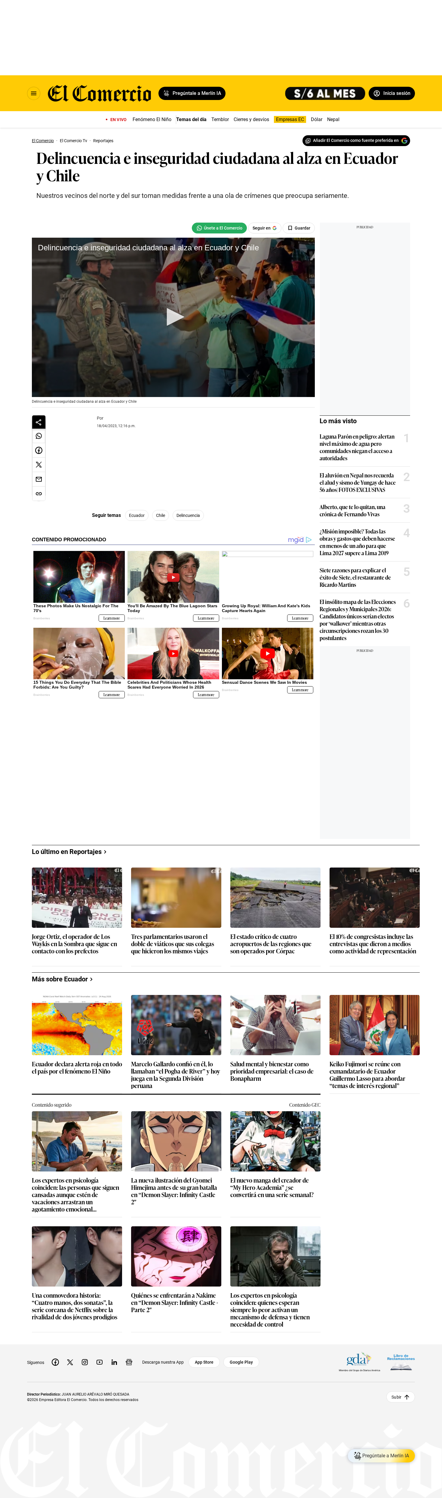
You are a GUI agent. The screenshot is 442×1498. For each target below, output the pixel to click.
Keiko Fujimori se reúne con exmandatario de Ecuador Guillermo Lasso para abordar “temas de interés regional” (367, 1074)
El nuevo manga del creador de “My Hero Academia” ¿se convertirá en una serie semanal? (272, 1187)
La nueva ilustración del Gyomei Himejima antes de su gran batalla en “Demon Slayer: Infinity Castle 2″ (174, 1190)
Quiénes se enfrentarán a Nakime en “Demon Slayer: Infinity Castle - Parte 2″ (174, 1302)
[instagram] (84, 1362)
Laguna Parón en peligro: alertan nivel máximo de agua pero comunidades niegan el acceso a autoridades (357, 447)
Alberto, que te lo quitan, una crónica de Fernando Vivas (352, 510)
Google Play (241, 1362)
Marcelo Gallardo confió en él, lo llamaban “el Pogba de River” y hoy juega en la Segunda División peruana (175, 1074)
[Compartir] (38, 422)
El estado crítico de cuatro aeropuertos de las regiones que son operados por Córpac (271, 944)
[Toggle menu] (33, 93)
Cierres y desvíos (251, 119)
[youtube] (99, 1362)
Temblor (220, 119)
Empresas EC (290, 119)
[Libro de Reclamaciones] (401, 1362)
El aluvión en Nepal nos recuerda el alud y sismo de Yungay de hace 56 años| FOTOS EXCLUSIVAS (358, 482)
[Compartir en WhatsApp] (38, 436)
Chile (160, 515)
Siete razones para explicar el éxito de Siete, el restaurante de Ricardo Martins (355, 577)
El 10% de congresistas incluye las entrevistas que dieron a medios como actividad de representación (373, 944)
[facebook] (55, 1362)
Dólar (316, 119)
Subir (396, 1397)
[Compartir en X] (38, 465)
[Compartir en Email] (38, 479)
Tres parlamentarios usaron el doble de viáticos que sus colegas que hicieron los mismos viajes (172, 944)
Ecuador (137, 515)
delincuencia (188, 515)
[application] (173, 317)
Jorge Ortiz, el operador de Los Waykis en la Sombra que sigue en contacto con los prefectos (74, 944)
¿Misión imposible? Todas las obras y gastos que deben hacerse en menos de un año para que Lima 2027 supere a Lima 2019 (357, 541)
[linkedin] (114, 1362)
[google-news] (129, 1362)
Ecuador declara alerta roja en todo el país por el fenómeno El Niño (77, 1067)
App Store (204, 1362)
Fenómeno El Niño (152, 119)
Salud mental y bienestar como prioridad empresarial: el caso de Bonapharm (272, 1071)
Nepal (333, 119)
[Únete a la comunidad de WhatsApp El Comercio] (219, 228)
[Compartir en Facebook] (38, 450)
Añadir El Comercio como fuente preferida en (356, 140)
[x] (70, 1362)
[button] (173, 317)
